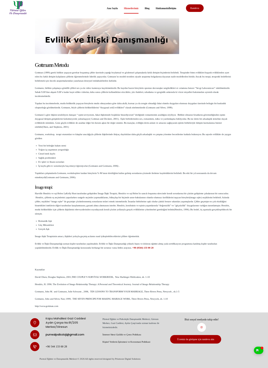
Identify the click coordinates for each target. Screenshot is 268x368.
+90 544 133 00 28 (56, 346)
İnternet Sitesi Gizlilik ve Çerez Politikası (122, 334)
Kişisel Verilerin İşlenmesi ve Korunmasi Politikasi (126, 342)
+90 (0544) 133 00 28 (142, 248)
